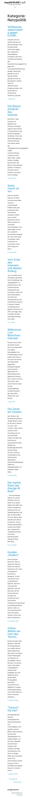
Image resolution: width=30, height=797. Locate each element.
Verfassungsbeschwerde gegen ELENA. (15, 31)
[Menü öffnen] (15, 7)
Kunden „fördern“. (13, 554)
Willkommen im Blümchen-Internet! (14, 334)
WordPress (19, 794)
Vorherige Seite (12, 779)
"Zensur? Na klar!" (13, 709)
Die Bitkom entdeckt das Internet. (14, 110)
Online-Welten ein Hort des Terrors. (14, 632)
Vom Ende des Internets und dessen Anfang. (15, 265)
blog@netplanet (13, 790)
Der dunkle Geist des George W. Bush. (14, 487)
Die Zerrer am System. (15, 410)
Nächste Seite (17, 782)
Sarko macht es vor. (13, 188)
